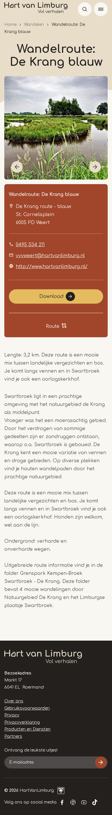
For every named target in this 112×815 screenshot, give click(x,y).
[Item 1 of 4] (56, 128)
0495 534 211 (30, 244)
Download (51, 296)
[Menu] (101, 9)
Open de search (85, 9)
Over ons (13, 701)
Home (10, 24)
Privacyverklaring (22, 722)
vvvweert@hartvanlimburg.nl (50, 255)
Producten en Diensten (27, 729)
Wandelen (34, 24)
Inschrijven (101, 762)
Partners (13, 736)
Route (52, 326)
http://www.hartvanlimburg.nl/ (52, 266)
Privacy (11, 715)
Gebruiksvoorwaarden (27, 708)
